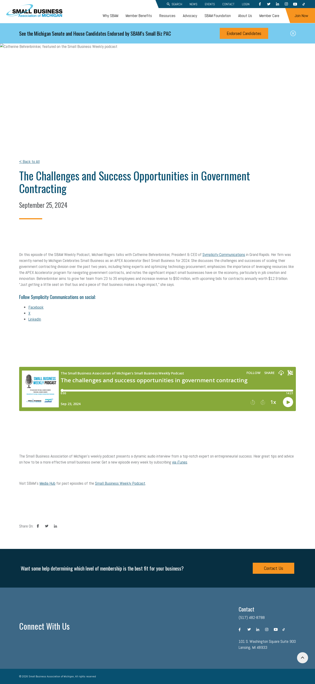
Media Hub (47, 483)
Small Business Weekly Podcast (120, 483)
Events (210, 4)
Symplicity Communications (223, 254)
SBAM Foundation (218, 15)
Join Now (301, 15)
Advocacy (190, 15)
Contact (228, 4)
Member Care (269, 15)
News (193, 4)
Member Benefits (139, 15)
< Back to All (29, 161)
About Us (245, 15)
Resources (167, 15)
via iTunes (179, 462)
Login (246, 4)
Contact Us (273, 568)
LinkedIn (34, 319)
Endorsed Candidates (244, 33)
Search (177, 4)
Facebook (36, 307)
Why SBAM (110, 15)
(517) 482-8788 (252, 617)
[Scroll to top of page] (302, 657)
